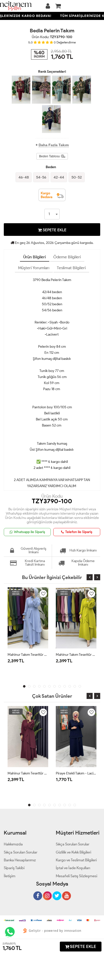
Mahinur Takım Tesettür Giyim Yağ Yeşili (76, 654)
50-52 (76, 177)
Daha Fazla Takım (54, 145)
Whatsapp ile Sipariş (29, 532)
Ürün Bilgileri (34, 257)
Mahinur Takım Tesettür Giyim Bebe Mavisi (28, 654)
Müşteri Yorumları (33, 267)
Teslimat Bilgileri (71, 267)
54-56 (41, 177)
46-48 (23, 177)
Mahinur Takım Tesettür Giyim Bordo (28, 773)
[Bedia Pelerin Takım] (21, 90)
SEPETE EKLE (54, 230)
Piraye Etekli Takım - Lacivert (76, 773)
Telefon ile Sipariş (78, 532)
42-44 (59, 177)
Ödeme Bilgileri (67, 257)
